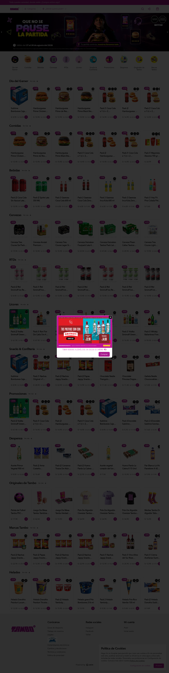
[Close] (110, 317)
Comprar (104, 354)
